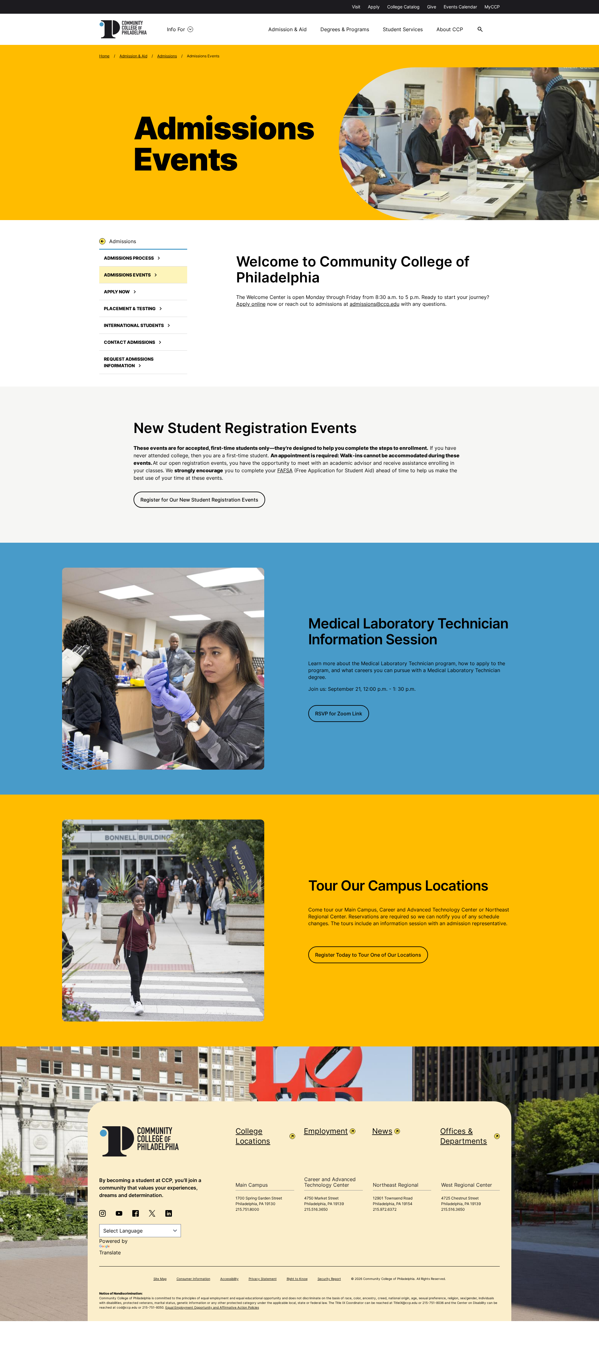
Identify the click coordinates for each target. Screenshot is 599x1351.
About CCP (449, 29)
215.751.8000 (247, 1209)
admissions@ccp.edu (374, 304)
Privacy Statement (263, 1279)
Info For (176, 29)
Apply (374, 6)
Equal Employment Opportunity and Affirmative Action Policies (212, 1307)
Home (104, 56)
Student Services (403, 29)
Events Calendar (460, 6)
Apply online (250, 304)
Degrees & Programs (344, 29)
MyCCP (492, 6)
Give (431, 6)
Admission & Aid (287, 29)
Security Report (329, 1279)
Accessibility (229, 1279)
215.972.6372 (385, 1209)
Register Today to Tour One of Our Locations (368, 955)
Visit (356, 6)
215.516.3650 (316, 1209)
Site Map (160, 1279)
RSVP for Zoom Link (338, 713)
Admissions (167, 56)
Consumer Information (193, 1279)
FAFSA (285, 470)
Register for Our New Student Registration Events (199, 500)
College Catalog (403, 6)
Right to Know (297, 1279)
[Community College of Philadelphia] (123, 29)
